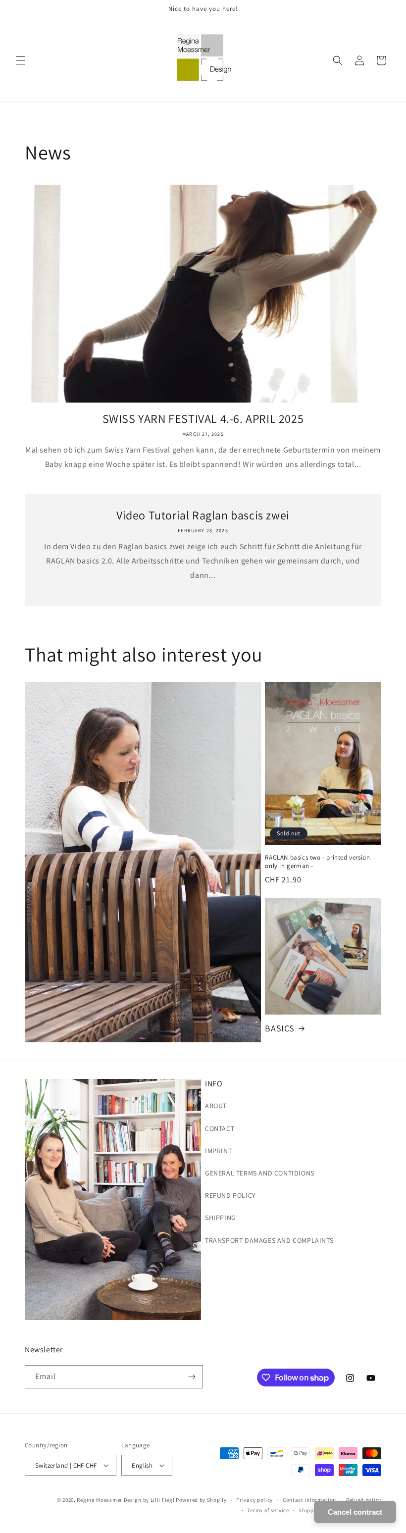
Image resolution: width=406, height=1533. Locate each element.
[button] (21, 60)
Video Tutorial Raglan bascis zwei (203, 515)
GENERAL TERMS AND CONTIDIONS (259, 1173)
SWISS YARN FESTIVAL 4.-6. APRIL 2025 (203, 418)
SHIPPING (220, 1217)
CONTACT (219, 1128)
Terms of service (268, 1510)
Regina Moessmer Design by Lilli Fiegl (125, 1499)
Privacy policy (254, 1499)
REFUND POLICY (230, 1195)
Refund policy (363, 1499)
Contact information (309, 1499)
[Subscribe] (192, 1376)
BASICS (280, 1028)
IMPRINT (218, 1150)
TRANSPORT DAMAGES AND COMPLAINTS (269, 1240)
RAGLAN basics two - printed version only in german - (317, 862)
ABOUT (216, 1105)
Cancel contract (355, 1512)
